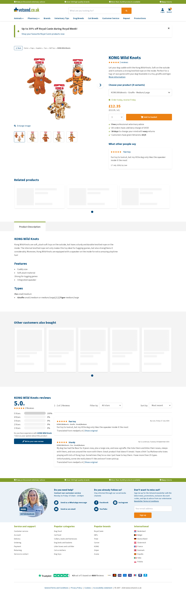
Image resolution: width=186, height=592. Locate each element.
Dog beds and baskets (63, 542)
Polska (140, 561)
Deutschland (142, 539)
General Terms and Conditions (57, 588)
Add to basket (150, 117)
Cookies (87, 588)
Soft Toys (52, 48)
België (139, 535)
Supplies (39, 48)
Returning (18, 550)
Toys (45, 48)
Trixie (96, 539)
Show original (91, 430)
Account (17, 535)
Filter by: (94, 405)
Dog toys (57, 554)
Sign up (143, 515)
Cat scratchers (60, 550)
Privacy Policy (77, 588)
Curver (96, 542)
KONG (96, 546)
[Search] (126, 11)
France (140, 546)
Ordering (17, 542)
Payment (17, 546)
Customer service (21, 531)
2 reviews (124, 62)
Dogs (32, 48)
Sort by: (144, 405)
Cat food (57, 535)
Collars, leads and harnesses (65, 539)
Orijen (96, 550)
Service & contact (21, 554)
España (140, 554)
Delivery (17, 539)
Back (19, 48)
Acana (96, 554)
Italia (139, 558)
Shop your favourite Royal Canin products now (43, 33)
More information (117, 77)
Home (26, 48)
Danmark (140, 550)
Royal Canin (98, 531)
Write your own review (34, 441)
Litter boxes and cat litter (64, 546)
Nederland (141, 531)
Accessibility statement (103, 588)
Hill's (96, 535)
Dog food (58, 531)
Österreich (141, 542)
